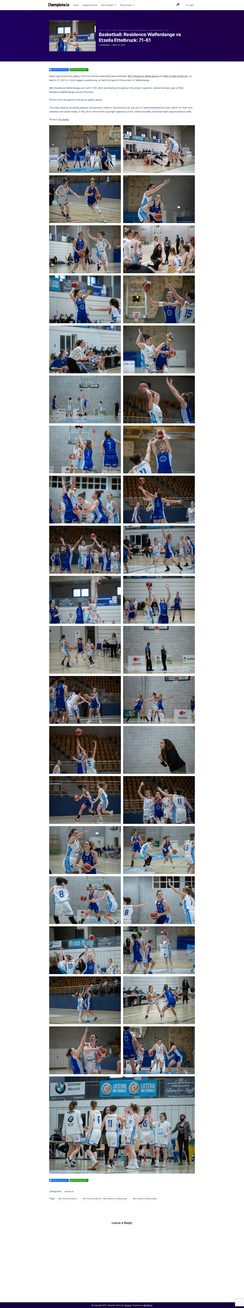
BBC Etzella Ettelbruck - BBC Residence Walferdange (105, 1198)
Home (101, 30)
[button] (85, 149)
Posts (114, 30)
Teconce (127, 1305)
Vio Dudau (63, 119)
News (108, 30)
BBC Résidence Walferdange (145, 1198)
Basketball (105, 45)
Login (191, 5)
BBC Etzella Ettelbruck (176, 76)
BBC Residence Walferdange (143, 76)
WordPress (147, 1305)
